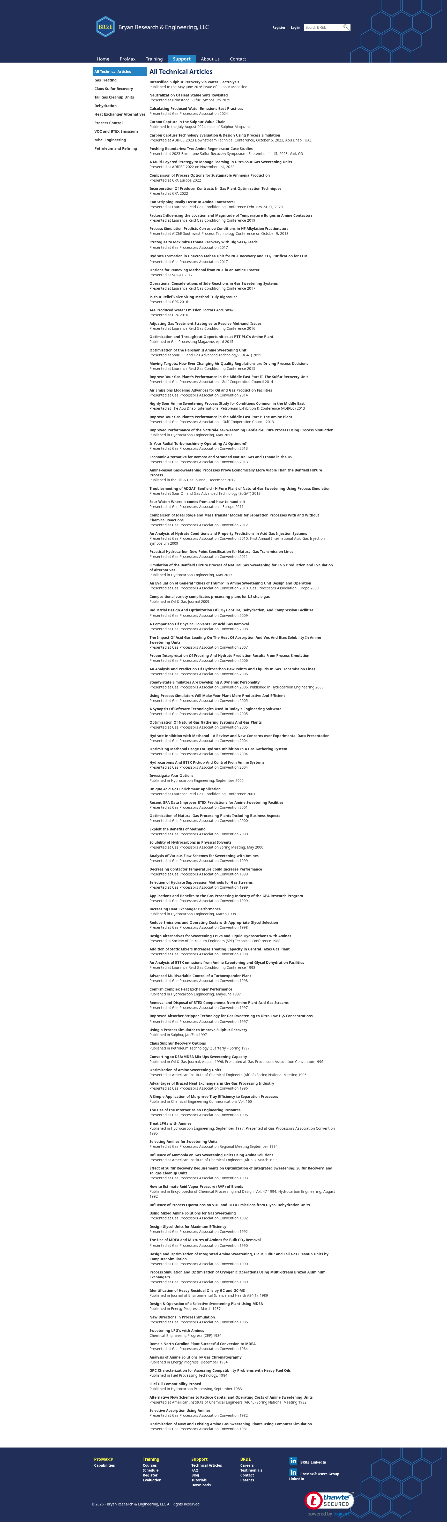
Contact (238, 59)
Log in (295, 27)
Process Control (108, 122)
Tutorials (199, 1480)
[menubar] (171, 59)
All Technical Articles (112, 71)
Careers (247, 1465)
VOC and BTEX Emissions (116, 131)
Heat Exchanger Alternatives (119, 114)
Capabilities (104, 1465)
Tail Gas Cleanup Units (114, 97)
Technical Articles (206, 1465)
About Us (210, 59)
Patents (247, 1480)
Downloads (201, 1484)
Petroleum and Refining (115, 148)
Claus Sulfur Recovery (113, 88)
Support (182, 59)
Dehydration (105, 105)
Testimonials (251, 1470)
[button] (329, 1504)
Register (279, 27)
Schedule (151, 1470)
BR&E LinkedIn (313, 1462)
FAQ (194, 1470)
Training (154, 59)
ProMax (128, 59)
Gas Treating (105, 80)
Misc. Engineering (110, 139)
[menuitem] (103, 59)
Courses (150, 1465)
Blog (195, 1475)
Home (103, 59)
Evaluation (152, 1480)
